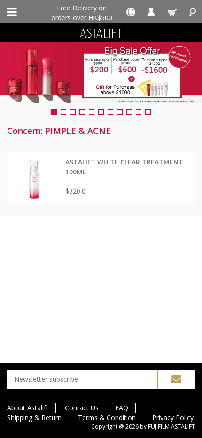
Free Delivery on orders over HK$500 (81, 12)
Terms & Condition (107, 417)
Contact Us (82, 407)
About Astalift (27, 407)
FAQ (121, 407)
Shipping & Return (34, 417)
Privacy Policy (173, 417)
